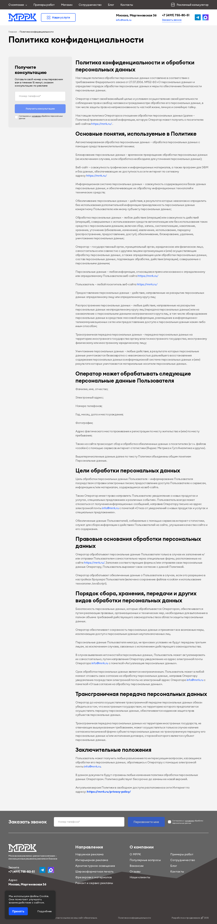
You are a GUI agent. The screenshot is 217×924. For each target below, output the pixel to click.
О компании (16, 5)
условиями (36, 116)
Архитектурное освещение (95, 866)
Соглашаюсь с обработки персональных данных (41, 117)
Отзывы (135, 871)
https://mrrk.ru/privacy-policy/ (109, 791)
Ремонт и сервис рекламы (94, 883)
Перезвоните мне (146, 822)
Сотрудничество (90, 5)
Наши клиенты (140, 877)
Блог (111, 5)
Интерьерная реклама (91, 860)
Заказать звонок (172, 19)
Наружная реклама (89, 854)
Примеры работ (44, 5)
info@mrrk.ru (123, 20)
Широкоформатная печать (94, 871)
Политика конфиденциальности (134, 918)
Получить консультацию (40, 108)
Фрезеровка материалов (93, 877)
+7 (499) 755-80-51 (175, 15)
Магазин (66, 5)
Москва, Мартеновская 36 (136, 15)
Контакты (126, 5)
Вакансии (137, 866)
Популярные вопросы (145, 860)
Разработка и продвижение (190, 918)
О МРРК (135, 854)
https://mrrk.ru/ (101, 124)
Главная (12, 31)
